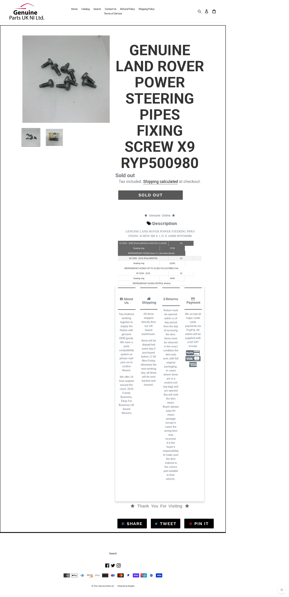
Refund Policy (127, 9)
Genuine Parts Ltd (106, 586)
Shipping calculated (160, 181)
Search (97, 9)
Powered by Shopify (126, 586)
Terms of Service (113, 13)
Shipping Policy (147, 9)
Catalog (85, 9)
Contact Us (110, 9)
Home (74, 9)
